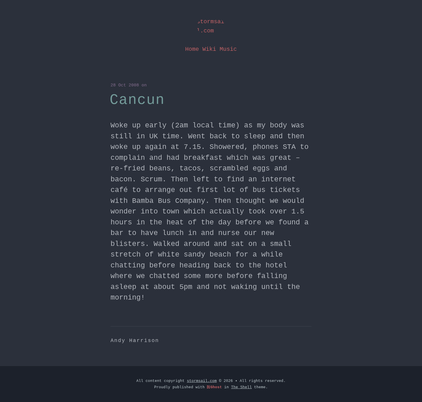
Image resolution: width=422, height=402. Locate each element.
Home (192, 49)
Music (228, 49)
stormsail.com (210, 26)
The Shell (241, 387)
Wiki (209, 49)
